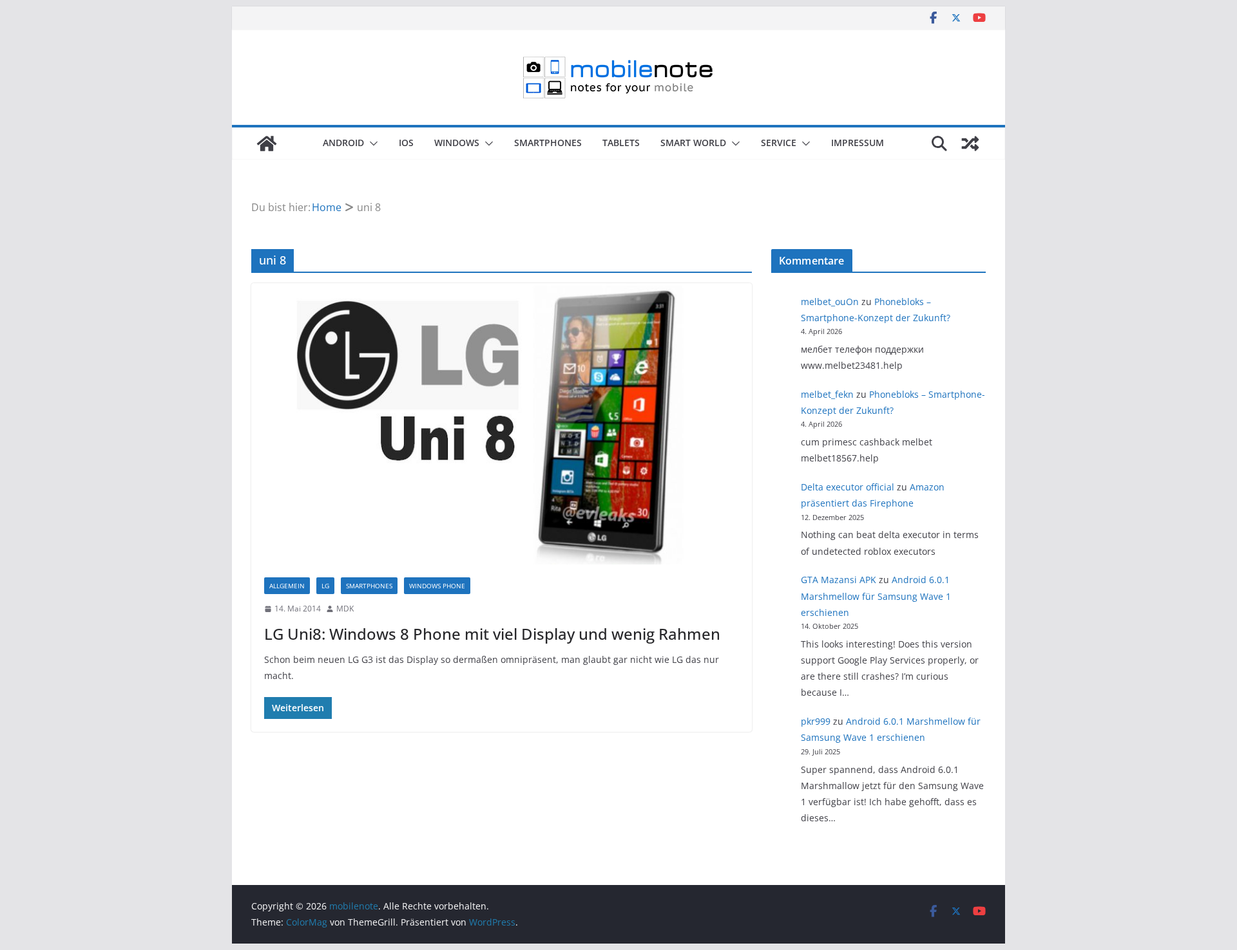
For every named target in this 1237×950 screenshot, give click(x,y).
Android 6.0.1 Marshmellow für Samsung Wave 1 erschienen (876, 595)
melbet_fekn (827, 394)
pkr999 (815, 721)
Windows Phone (437, 585)
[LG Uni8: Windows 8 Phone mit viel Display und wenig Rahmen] (501, 423)
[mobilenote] (266, 143)
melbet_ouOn (830, 301)
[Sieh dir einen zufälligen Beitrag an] (970, 143)
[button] (371, 143)
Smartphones (548, 142)
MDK (345, 608)
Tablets (621, 142)
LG (325, 585)
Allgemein (287, 585)
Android (343, 142)
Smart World (693, 142)
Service (778, 142)
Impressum (857, 142)
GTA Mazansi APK (838, 579)
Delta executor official (847, 487)
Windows (456, 142)
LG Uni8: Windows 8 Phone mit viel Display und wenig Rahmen (492, 633)
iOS (406, 142)
